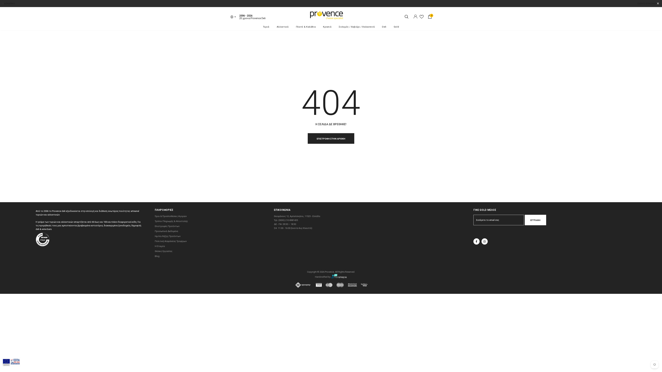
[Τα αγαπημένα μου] (422, 18)
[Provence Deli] (343, 15)
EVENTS (641, 3)
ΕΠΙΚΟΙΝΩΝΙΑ (652, 3)
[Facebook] (476, 241)
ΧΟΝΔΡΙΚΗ (9, 3)
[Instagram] (485, 241)
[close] (657, 3)
